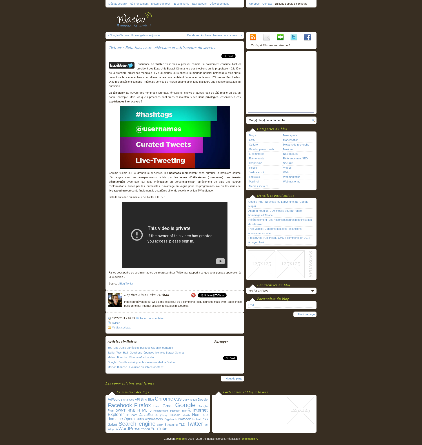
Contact (267, 3)
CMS (252, 140)
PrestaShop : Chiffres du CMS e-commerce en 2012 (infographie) (279, 240)
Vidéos (287, 167)
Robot (196, 419)
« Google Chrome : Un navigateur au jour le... (135, 35)
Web (286, 172)
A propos (254, 3)
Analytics (128, 399)
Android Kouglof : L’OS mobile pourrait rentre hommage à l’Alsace (275, 213)
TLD (182, 424)
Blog (151, 399)
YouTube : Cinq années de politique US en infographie (140, 347)
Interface (175, 410)
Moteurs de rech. (161, 3)
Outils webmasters (149, 419)
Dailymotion (190, 399)
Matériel (254, 181)
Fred (251, 305)
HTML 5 (144, 410)
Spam (160, 424)
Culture (253, 144)
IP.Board (131, 415)
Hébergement (160, 410)
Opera (129, 418)
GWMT (121, 410)
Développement (219, 3)
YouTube (159, 428)
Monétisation (290, 140)
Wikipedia (113, 429)
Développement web (261, 149)
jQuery (163, 415)
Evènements (256, 158)
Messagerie (290, 135)
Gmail (167, 405)
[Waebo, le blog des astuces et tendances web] (135, 19)
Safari (112, 424)
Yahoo (145, 429)
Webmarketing (291, 177)
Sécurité (288, 163)
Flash (156, 406)
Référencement (139, 3)
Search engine (136, 423)
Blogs (252, 135)
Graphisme (255, 163)
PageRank (170, 419)
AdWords (115, 399)
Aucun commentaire (152, 318)
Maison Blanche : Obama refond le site (131, 357)
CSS (178, 399)
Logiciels (254, 177)
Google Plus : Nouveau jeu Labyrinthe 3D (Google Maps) (278, 204)
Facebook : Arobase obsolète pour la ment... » (214, 35)
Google (185, 405)
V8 (206, 424)
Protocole (184, 419)
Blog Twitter (126, 283)
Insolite (253, 167)
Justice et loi (256, 172)
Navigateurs (199, 3)
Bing (144, 399)
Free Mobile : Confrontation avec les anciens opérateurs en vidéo (275, 231)
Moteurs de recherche (296, 144)
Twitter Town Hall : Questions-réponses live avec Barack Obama (146, 352)
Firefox (142, 405)
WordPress (129, 428)
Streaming (171, 424)
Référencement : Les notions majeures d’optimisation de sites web (280, 222)
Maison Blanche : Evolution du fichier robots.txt (135, 367)
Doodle (203, 399)
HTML (131, 410)
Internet (186, 410)
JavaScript (148, 414)
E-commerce (181, 3)
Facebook (120, 405)
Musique (288, 149)
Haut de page (234, 378)
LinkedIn (175, 415)
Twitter (116, 323)
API (137, 399)
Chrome (164, 399)
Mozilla (186, 415)
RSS (205, 419)
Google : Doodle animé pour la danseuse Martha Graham (142, 362)
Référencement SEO (295, 158)
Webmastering (291, 181)
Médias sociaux (117, 3)
